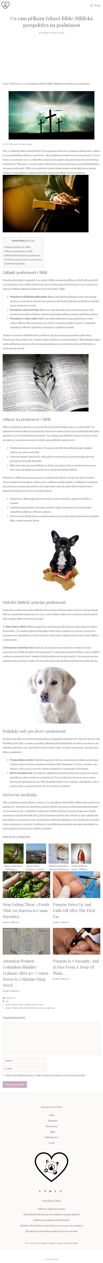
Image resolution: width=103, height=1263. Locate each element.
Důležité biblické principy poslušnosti (22, 255)
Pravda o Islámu (57, 33)
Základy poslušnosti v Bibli (17, 247)
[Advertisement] (51, 54)
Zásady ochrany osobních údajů (63, 1243)
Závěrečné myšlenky (14, 263)
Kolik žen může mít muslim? (51, 1208)
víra (7, 1001)
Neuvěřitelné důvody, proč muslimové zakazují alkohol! (51, 1214)
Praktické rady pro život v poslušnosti (23, 259)
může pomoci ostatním (30, 768)
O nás (51, 1142)
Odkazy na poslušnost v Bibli (18, 251)
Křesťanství (16, 83)
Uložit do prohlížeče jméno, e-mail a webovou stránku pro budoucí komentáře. (46, 1075)
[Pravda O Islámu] (5, 5)
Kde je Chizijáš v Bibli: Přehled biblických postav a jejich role (30, 1008)
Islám (51, 1115)
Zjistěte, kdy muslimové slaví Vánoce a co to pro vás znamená (51, 1225)
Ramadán (53, 1120)
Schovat (30, 240)
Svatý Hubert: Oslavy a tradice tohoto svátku (24, 1004)
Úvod (5, 83)
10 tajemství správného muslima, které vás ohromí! (51, 1231)
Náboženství (51, 1137)
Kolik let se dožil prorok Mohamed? (51, 1220)
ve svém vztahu (44, 614)
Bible (52, 1131)
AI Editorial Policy (51, 1259)
